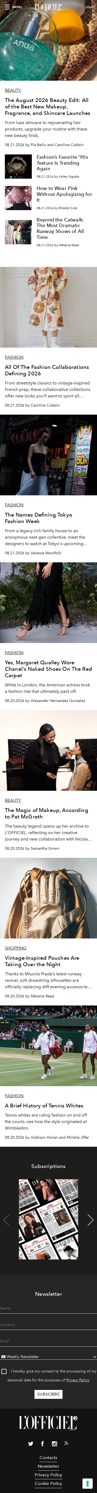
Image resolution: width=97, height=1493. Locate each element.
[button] (90, 1220)
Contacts (48, 1457)
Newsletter (48, 1466)
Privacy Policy (77, 1380)
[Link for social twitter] (30, 1445)
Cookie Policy (48, 1483)
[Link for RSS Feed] (66, 1444)
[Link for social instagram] (54, 1445)
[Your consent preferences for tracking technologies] (87, 1483)
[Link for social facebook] (42, 1445)
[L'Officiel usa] (48, 7)
